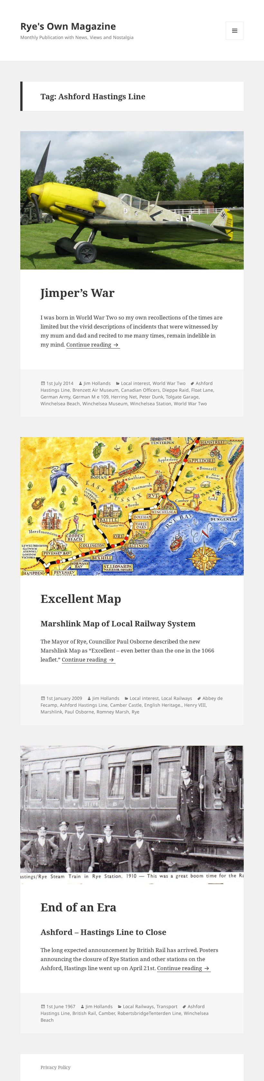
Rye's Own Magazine (68, 26)
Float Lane (202, 390)
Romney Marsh (113, 712)
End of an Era (79, 907)
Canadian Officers (140, 390)
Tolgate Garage (182, 397)
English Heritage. (163, 705)
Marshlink (51, 712)
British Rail (84, 1013)
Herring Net (124, 397)
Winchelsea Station (150, 403)
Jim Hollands (97, 383)
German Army (55, 397)
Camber (107, 1013)
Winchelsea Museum (104, 403)
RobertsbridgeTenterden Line (149, 1013)
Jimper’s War (78, 292)
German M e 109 (90, 397)
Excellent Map (81, 598)
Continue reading (93, 344)
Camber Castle (126, 705)
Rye (135, 712)
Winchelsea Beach (60, 403)
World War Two (169, 383)
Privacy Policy (56, 1067)
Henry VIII (195, 705)
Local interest (135, 383)
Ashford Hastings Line (84, 705)
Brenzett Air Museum (95, 390)
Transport (166, 1006)
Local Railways (176, 698)
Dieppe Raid (175, 390)
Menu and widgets (235, 39)
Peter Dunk (151, 397)
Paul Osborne (79, 712)
